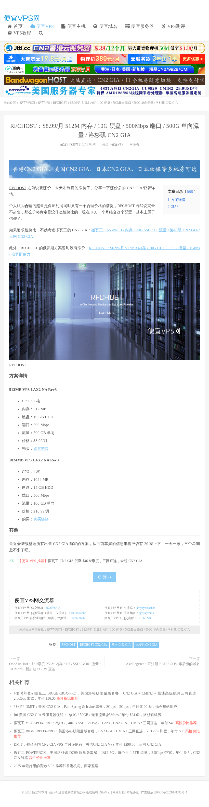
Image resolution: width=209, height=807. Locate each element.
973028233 (53, 608)
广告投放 (147, 792)
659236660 (79, 618)
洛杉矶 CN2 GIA (146, 644)
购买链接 (41, 449)
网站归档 (118, 792)
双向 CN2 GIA (121, 644)
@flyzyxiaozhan (145, 608)
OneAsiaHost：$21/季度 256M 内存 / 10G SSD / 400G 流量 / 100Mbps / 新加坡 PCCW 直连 (55, 666)
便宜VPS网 (22, 18)
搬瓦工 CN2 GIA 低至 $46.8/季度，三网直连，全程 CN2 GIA (95, 561)
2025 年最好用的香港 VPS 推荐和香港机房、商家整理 (56, 766)
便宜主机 (76, 26)
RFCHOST (17, 188)
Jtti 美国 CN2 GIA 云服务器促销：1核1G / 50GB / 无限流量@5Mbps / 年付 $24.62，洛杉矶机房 (87, 715)
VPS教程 (21, 33)
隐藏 (190, 192)
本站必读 (133, 792)
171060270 (144, 618)
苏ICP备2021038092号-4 (171, 792)
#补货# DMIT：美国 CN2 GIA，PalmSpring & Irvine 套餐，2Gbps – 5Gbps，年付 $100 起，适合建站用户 (95, 707)
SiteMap (105, 792)
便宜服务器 (142, 26)
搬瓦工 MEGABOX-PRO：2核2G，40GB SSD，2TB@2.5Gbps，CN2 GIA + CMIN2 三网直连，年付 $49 (105, 723)
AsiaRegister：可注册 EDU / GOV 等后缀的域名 (163, 664)
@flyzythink (146, 613)
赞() (107, 577)
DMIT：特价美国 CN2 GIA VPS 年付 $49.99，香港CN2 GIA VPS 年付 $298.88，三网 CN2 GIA (87, 744)
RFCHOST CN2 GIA (93, 644)
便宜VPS (44, 26)
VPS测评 (175, 26)
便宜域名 (107, 26)
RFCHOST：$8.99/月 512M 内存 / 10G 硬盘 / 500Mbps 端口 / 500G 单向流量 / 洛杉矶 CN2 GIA (127, 629)
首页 (17, 26)
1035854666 (78, 613)
